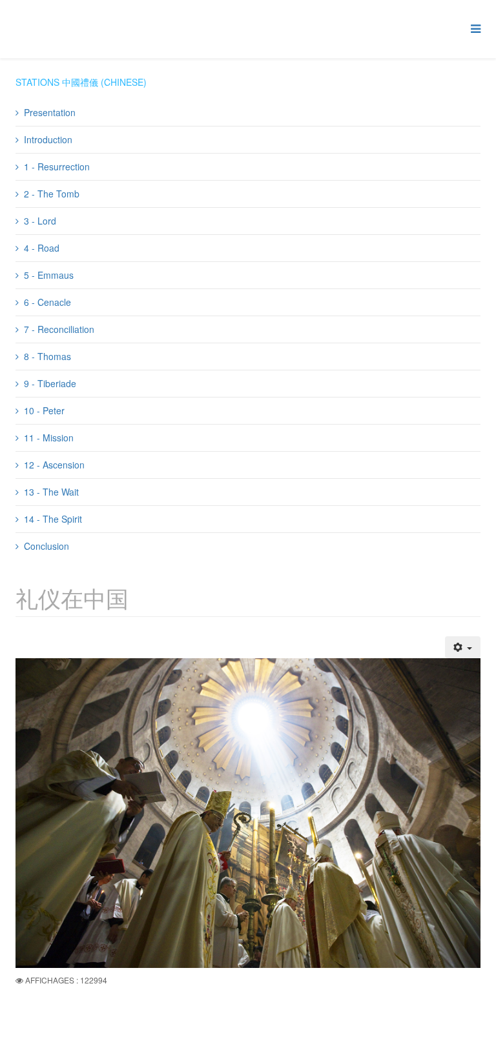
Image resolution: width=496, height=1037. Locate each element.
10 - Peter (44, 410)
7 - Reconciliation (59, 329)
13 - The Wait (51, 491)
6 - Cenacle (47, 302)
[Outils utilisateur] (463, 647)
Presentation (50, 112)
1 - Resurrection (57, 166)
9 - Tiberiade (50, 383)
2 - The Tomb (51, 193)
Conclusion (46, 545)
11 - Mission (49, 437)
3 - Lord (40, 220)
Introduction (48, 139)
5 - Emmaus (49, 274)
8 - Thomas (47, 356)
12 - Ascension (54, 464)
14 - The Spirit (53, 518)
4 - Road (41, 247)
